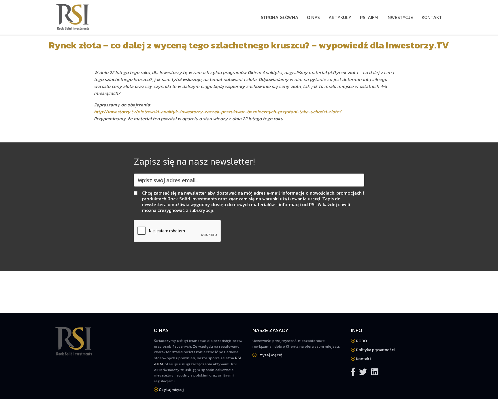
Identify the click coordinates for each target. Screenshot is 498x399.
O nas (313, 17)
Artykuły (340, 17)
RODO (361, 341)
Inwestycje (399, 17)
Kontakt (432, 17)
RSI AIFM (369, 17)
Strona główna (279, 17)
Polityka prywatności (375, 350)
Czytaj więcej (171, 390)
